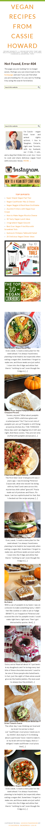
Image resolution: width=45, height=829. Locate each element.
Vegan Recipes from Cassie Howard (22, 26)
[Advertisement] (22, 106)
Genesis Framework (29, 823)
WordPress (25, 825)
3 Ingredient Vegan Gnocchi (16, 475)
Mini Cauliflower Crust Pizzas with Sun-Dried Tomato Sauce (21, 722)
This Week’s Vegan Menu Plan (17, 348)
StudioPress (14, 825)
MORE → (27, 161)
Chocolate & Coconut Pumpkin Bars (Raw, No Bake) (22, 601)
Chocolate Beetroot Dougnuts (17, 662)
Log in (33, 825)
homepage (8, 75)
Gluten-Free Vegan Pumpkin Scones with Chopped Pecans (22, 411)
